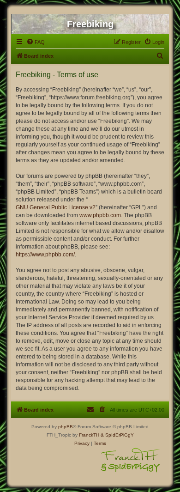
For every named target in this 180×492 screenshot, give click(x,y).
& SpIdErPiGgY (117, 434)
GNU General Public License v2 (56, 207)
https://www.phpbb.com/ (45, 254)
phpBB (65, 426)
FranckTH (89, 434)
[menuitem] (35, 42)
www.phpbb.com (100, 215)
